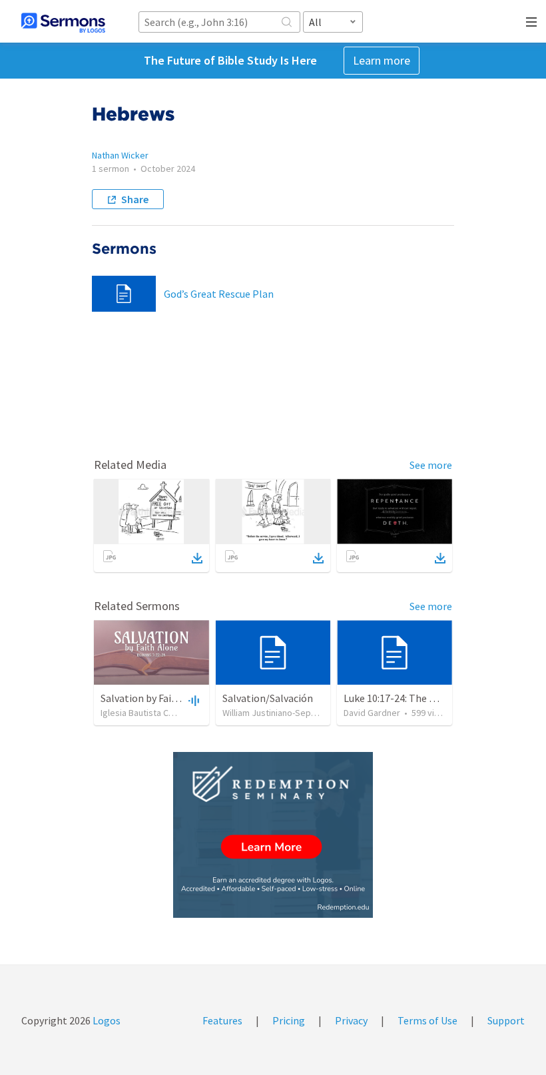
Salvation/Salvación (267, 698)
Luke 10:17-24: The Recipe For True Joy (430, 698)
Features (222, 1020)
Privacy (351, 1020)
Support (506, 1020)
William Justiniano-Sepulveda (280, 713)
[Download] (197, 558)
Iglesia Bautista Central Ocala (158, 713)
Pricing (288, 1020)
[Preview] (192, 700)
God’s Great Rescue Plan (219, 293)
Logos (106, 1020)
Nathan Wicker (120, 155)
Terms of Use (427, 1020)
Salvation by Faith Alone (155, 698)
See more (431, 465)
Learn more (381, 60)
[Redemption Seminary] (273, 835)
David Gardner (372, 713)
